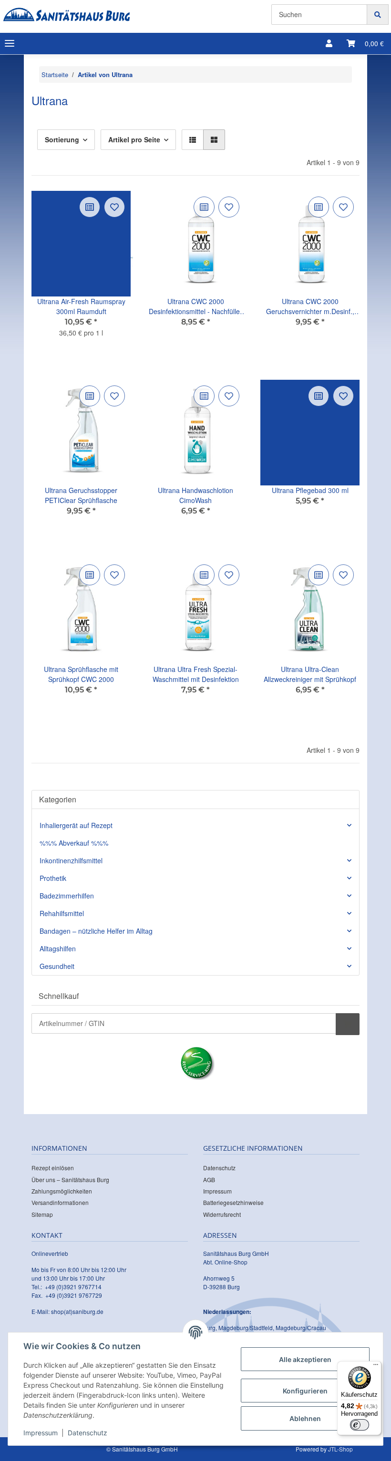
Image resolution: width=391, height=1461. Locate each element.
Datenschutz (219, 1168)
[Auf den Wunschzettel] (114, 207)
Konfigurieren (305, 1391)
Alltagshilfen (58, 948)
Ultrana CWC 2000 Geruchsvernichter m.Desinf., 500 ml (310, 306)
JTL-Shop (340, 1449)
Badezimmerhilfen (67, 895)
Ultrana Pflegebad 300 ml (310, 490)
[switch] (359, 1425)
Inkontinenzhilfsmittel (71, 860)
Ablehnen (305, 1418)
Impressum (217, 1191)
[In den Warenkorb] (348, 1024)
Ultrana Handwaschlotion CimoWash (195, 495)
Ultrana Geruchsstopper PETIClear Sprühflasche (81, 495)
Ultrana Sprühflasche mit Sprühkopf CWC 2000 (81, 674)
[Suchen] (378, 14)
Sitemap (42, 1214)
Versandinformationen (60, 1202)
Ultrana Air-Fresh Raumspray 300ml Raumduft (81, 306)
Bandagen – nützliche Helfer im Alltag (96, 931)
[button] (329, 43)
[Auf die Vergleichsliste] (89, 207)
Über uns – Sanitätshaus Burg (70, 1179)
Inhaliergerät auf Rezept (76, 825)
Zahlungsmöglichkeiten (61, 1191)
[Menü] (375, 1366)
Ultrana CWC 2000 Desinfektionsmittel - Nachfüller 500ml (195, 306)
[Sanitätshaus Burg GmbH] (66, 14)
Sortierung (62, 139)
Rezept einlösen (52, 1168)
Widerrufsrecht (222, 1214)
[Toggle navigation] (9, 43)
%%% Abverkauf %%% (74, 843)
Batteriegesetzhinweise (233, 1202)
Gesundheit (57, 966)
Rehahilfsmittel (62, 913)
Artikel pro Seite (134, 139)
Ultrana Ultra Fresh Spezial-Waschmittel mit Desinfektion (196, 674)
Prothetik (53, 878)
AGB (209, 1179)
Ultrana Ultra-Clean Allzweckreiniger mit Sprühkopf (310, 674)
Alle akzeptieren (305, 1359)
